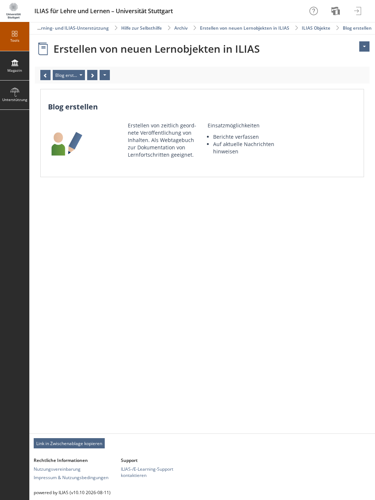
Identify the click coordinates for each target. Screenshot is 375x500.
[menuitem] (337, 11)
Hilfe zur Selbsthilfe (141, 28)
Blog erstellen (357, 28)
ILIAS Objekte (316, 28)
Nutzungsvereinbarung (57, 469)
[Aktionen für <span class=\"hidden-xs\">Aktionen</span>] (364, 46)
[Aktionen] (105, 75)
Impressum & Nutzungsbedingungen (71, 477)
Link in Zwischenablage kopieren (69, 443)
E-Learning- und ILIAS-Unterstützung (69, 28)
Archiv (181, 28)
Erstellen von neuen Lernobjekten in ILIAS (244, 28)
